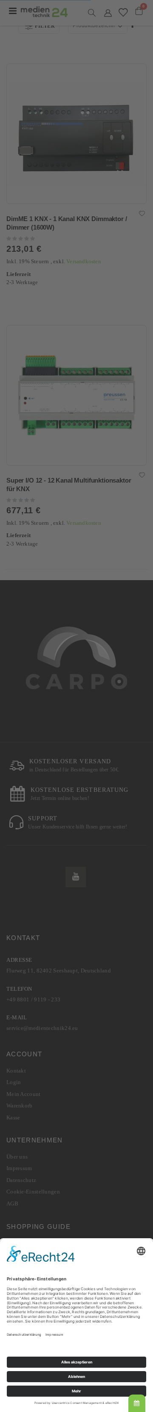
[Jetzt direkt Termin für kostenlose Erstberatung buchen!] (136, 1403)
